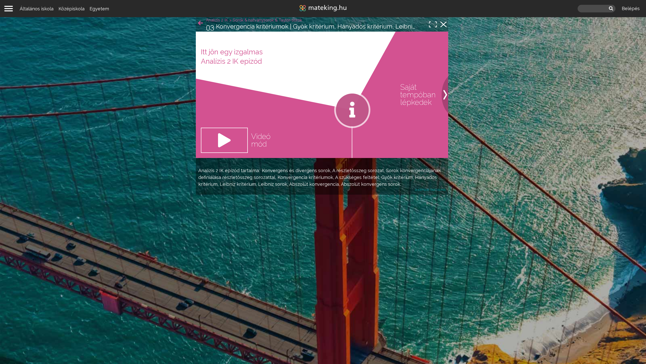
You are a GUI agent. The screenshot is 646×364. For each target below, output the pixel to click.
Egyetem (99, 8)
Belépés (631, 8)
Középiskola (72, 8)
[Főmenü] (8, 8)
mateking (323, 8)
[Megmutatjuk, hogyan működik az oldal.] (352, 110)
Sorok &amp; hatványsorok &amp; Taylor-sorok (443, 24)
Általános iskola (36, 8)
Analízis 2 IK (211, 170)
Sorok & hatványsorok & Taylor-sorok (267, 20)
